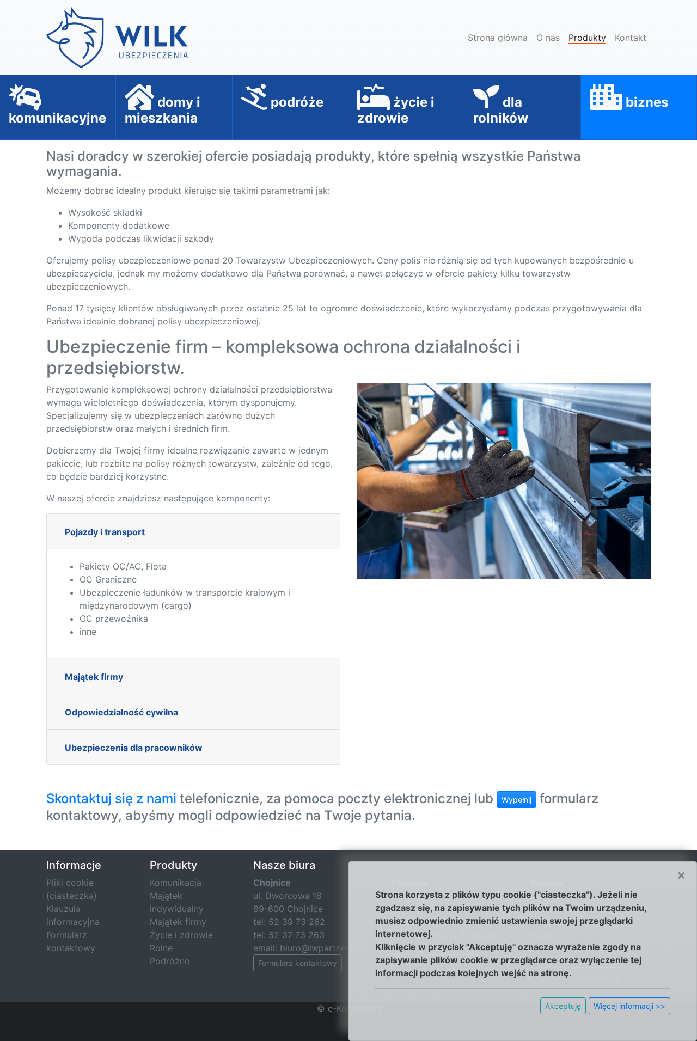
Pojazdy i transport (105, 531)
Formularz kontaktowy (297, 962)
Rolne (161, 947)
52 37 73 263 (296, 934)
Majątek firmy (94, 676)
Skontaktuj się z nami (111, 798)
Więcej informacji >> (629, 1006)
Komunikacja (175, 882)
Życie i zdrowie (181, 934)
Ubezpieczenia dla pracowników (134, 747)
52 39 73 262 (296, 921)
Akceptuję (563, 1006)
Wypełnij (516, 799)
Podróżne (169, 961)
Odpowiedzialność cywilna (121, 712)
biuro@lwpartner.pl (319, 947)
